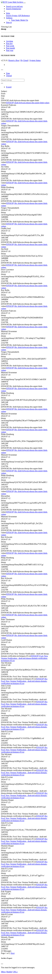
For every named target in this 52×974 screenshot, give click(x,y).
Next (13, 953)
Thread (9, 76)
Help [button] (8, 13)
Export (8, 87)
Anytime (9, 41)
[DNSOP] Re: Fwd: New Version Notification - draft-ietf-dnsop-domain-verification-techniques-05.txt (24, 681)
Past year (9, 50)
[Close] (2, 963)
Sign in (9, 22)
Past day (9, 43)
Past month (10, 48)
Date (8, 73)
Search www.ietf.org (14, 6)
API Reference (24, 15)
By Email (24, 60)
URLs (15, 972)
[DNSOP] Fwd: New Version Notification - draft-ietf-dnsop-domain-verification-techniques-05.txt (24, 658)
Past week (10, 46)
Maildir (9, 972)
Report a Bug (13, 60)
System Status (35, 60)
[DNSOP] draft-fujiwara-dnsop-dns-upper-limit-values (27, 103)
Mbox (3, 972)
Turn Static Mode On (19, 20)
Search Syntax (12, 15)
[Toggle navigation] (25, 2)
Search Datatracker (13, 9)
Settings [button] (9, 18)
